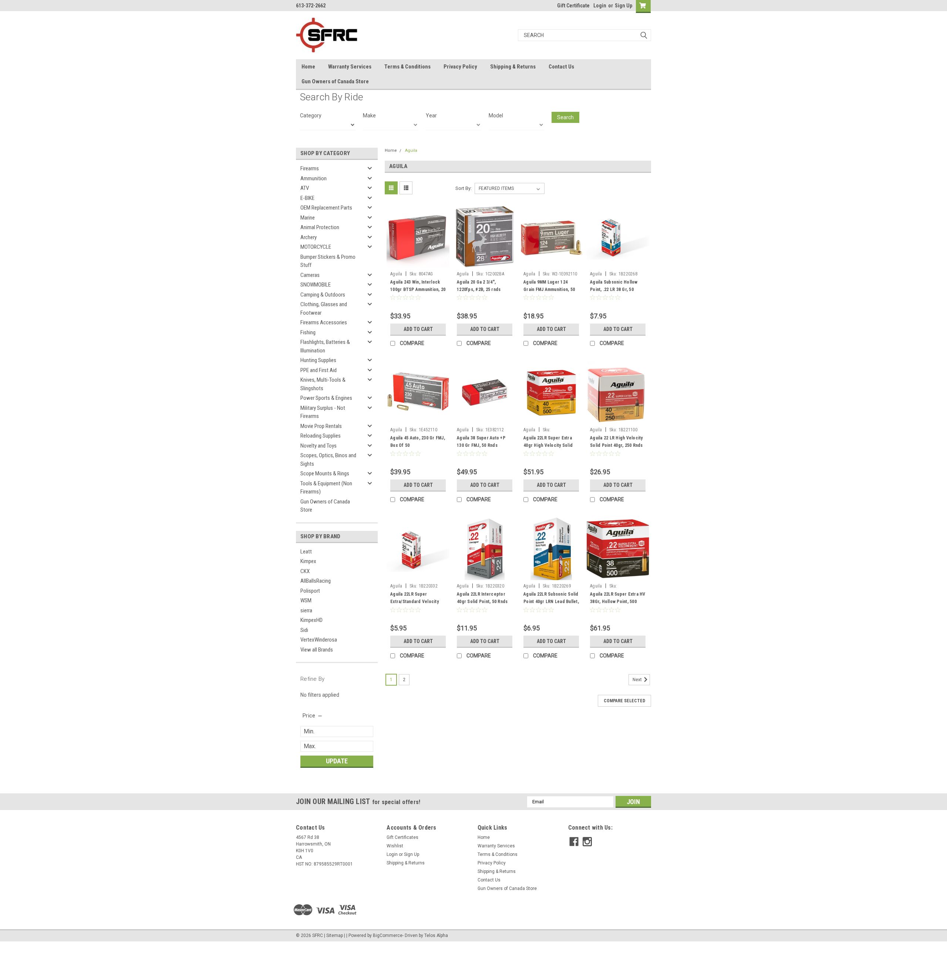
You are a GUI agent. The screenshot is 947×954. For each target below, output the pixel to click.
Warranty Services (349, 66)
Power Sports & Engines (326, 398)
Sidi (304, 630)
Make (369, 115)
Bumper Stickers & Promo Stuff (327, 261)
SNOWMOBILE (315, 284)
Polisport (310, 591)
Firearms (309, 168)
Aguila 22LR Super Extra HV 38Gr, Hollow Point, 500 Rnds (618, 602)
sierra (306, 610)
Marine (307, 217)
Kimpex (308, 561)
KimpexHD (311, 620)
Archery (308, 237)
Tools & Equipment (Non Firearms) (326, 487)
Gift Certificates (402, 837)
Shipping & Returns (513, 66)
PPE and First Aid (318, 370)
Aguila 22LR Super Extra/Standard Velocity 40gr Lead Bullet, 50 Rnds (416, 602)
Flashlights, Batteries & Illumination (325, 346)
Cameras (310, 275)
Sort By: (463, 188)
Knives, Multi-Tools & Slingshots (323, 384)
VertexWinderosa (318, 639)
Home (308, 66)
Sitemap (334, 935)
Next (638, 680)
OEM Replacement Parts (326, 207)
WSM (305, 600)
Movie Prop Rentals (321, 426)
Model (496, 115)
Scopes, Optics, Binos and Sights (328, 459)
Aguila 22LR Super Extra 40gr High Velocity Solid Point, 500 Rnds (548, 445)
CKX (305, 571)
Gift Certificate (573, 6)
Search (565, 117)
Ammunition (313, 178)
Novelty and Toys (318, 445)
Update (337, 761)
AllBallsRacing (315, 581)
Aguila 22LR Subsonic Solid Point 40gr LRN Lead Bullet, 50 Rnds (551, 602)
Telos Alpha (436, 935)
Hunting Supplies (318, 360)
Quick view (418, 262)
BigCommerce (387, 935)
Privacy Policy (460, 66)
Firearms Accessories (323, 322)
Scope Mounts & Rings (324, 473)
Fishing (308, 332)
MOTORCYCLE (315, 247)
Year (431, 115)
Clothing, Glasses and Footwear (323, 308)
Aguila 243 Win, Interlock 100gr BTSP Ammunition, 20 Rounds (417, 289)
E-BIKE (307, 198)
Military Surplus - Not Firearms (322, 412)
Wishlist (395, 845)
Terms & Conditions (407, 66)
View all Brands (316, 649)
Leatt (306, 551)
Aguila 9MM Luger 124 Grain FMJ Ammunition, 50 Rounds (549, 289)
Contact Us (561, 66)
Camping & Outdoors (322, 294)
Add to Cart (418, 329)
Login (599, 6)
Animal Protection (319, 227)
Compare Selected (624, 700)
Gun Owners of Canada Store (335, 81)
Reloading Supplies (320, 435)
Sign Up (623, 6)
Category (310, 115)
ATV (304, 188)
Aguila (411, 150)
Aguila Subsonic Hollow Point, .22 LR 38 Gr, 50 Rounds (614, 289)
